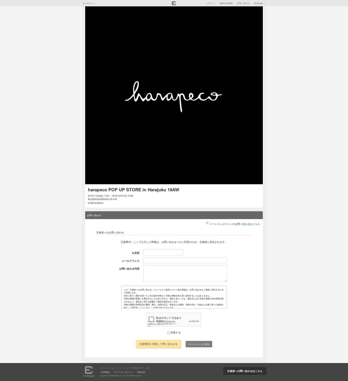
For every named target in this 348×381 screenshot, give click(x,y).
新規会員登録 (226, 3)
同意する (176, 332)
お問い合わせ (243, 3)
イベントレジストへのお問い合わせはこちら (234, 224)
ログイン (211, 3)
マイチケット (89, 3)
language (258, 3)
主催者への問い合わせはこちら (245, 371)
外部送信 (141, 371)
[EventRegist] (174, 4)
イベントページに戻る (198, 344)
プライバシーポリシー (124, 371)
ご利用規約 (105, 371)
